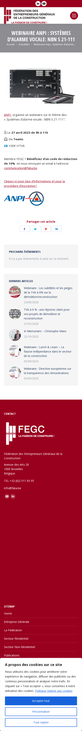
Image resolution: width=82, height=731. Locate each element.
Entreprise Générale (16, 622)
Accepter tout (41, 701)
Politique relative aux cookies (53, 691)
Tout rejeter (41, 722)
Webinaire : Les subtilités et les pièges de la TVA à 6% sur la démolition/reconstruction (48, 292)
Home (8, 613)
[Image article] (15, 292)
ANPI (7, 115)
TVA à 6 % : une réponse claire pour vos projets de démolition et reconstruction (47, 314)
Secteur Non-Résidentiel (19, 647)
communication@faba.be (20, 168)
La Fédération (13, 630)
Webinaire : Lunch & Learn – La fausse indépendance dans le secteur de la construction (47, 351)
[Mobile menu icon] (74, 16)
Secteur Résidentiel (16, 638)
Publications (12, 655)
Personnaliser (41, 711)
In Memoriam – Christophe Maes (45, 331)
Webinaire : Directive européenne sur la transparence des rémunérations (47, 371)
